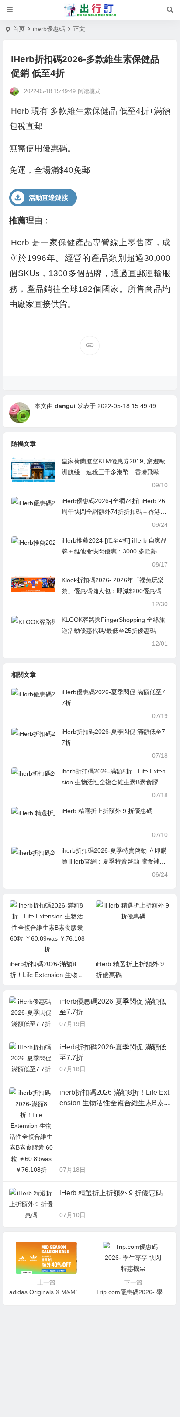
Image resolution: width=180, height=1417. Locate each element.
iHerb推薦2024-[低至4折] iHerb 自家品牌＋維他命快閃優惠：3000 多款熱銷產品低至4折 (114, 551)
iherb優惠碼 (49, 28)
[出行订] (90, 10)
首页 (19, 28)
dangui (65, 405)
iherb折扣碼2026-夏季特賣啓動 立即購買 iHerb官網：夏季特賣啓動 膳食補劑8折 (114, 861)
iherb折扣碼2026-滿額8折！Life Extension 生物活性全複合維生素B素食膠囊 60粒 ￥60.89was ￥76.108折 (114, 782)
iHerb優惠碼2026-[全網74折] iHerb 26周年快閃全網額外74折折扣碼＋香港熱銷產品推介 (114, 511)
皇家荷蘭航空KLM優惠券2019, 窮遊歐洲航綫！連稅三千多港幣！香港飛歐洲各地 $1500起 (114, 472)
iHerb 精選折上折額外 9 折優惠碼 (107, 810)
